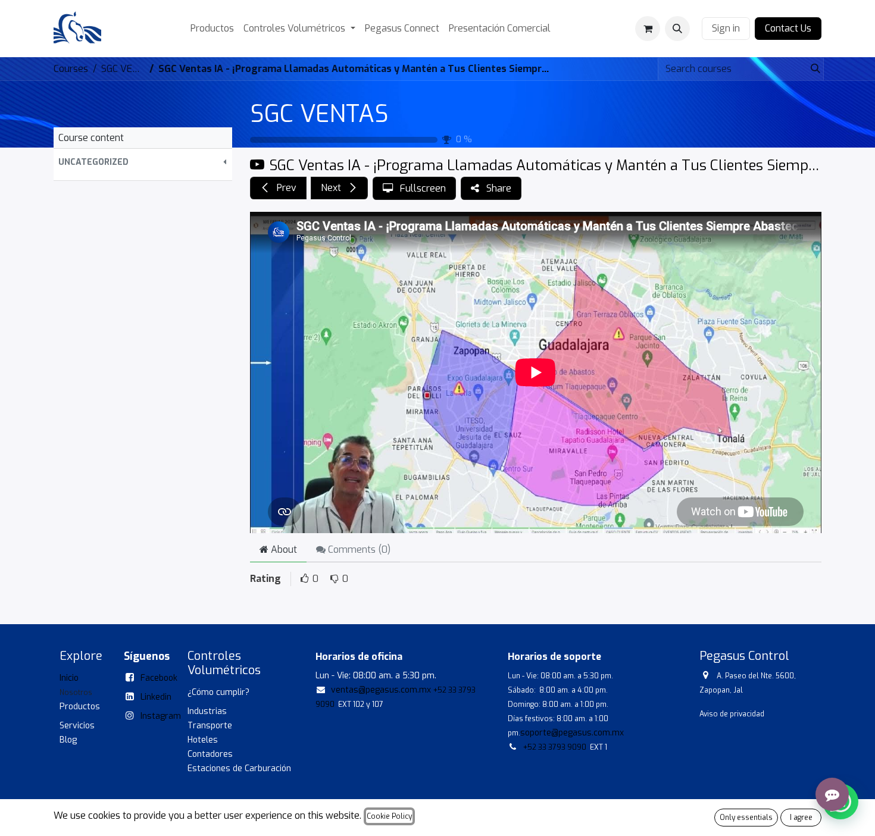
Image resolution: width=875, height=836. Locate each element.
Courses (71, 68)
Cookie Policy (389, 816)
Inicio (69, 678)
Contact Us (788, 28)
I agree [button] (801, 817)
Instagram (160, 716)
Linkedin (155, 697)
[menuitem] (212, 28)
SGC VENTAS (319, 114)
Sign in (726, 28)
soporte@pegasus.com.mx (572, 732)
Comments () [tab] (358, 549)
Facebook (158, 678)
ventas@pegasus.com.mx (381, 690)
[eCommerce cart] (647, 28)
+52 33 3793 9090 (554, 747)
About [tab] (282, 549)
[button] (677, 28)
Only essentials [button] (746, 817)
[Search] (812, 69)
